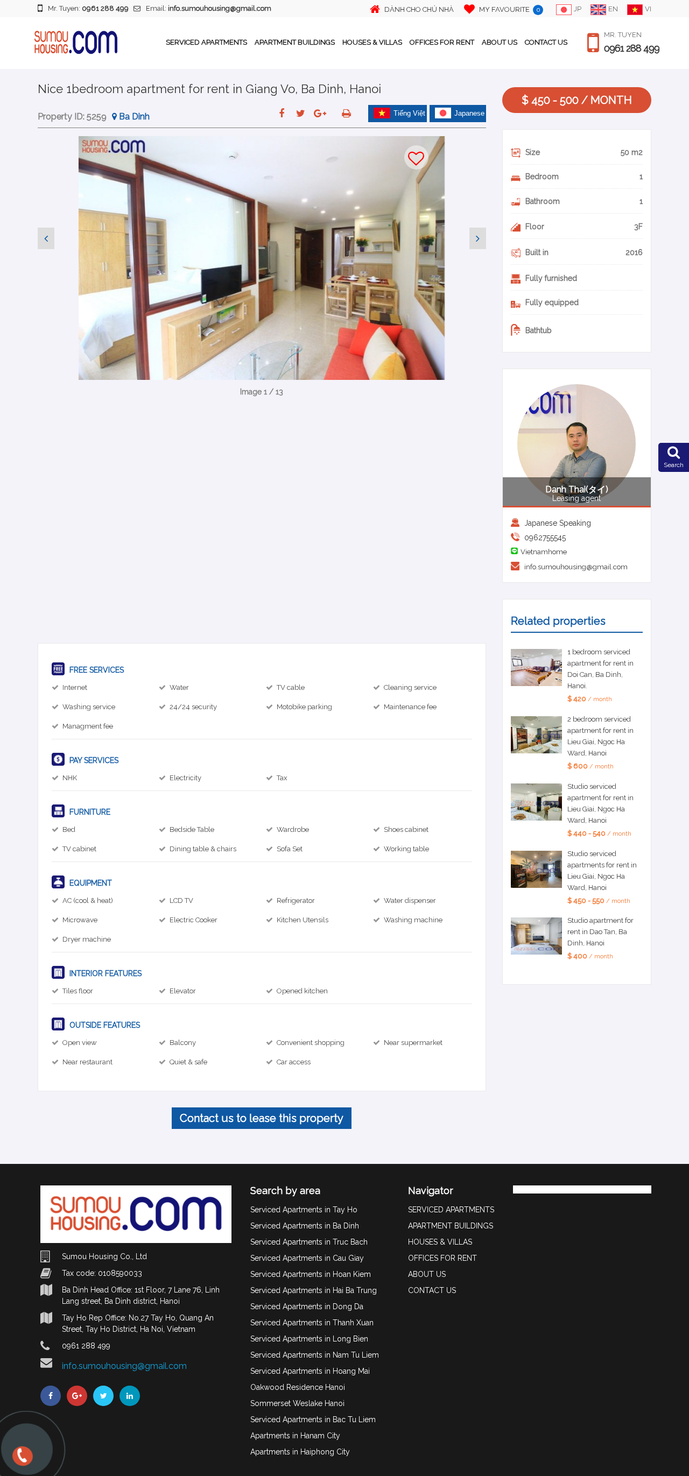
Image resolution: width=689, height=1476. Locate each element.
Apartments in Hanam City (295, 1435)
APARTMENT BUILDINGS (295, 42)
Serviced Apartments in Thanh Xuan (312, 1322)
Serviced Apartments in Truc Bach (309, 1242)
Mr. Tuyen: (88, 8)
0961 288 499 (631, 48)
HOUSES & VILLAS (372, 42)
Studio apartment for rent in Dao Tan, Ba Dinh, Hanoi (600, 931)
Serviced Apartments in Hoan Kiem (310, 1274)
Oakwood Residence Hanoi (297, 1387)
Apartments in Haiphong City (300, 1451)
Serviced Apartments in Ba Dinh (304, 1225)
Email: (208, 8)
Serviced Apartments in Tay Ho (303, 1209)
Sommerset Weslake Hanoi (297, 1403)
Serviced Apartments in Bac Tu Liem (313, 1419)
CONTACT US (546, 42)
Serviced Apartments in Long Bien (309, 1338)
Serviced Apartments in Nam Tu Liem (314, 1355)
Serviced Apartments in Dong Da (306, 1306)
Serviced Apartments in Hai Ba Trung (313, 1290)
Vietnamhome (544, 552)
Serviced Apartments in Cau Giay (307, 1258)
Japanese (469, 113)
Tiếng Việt (409, 113)
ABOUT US (499, 42)
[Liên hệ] (20, 1460)
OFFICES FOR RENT (442, 42)
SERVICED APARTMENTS (206, 42)
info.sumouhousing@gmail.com (576, 567)
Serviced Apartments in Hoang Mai (310, 1371)
